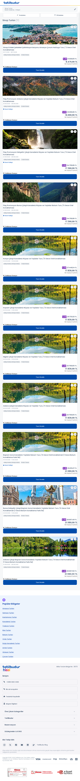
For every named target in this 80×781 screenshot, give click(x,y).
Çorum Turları (7, 656)
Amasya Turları (8, 608)
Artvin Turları (7, 648)
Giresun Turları (8, 652)
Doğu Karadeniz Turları (11, 643)
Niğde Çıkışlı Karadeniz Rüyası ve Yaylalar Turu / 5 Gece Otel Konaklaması (34, 357)
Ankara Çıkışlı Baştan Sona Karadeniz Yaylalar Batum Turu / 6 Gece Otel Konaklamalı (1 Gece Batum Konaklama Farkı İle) (39, 560)
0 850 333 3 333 (13, 682)
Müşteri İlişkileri (11, 704)
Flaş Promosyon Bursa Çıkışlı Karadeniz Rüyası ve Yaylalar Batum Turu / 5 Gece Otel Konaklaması (38, 206)
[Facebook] (16, 745)
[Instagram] (4, 745)
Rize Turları (6, 630)
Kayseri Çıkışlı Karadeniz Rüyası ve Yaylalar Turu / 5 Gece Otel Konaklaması (34, 308)
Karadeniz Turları (9, 622)
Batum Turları (7, 635)
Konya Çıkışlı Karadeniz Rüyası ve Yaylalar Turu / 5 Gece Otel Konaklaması (34, 258)
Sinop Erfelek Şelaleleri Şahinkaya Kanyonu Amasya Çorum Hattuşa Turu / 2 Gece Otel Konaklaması (39, 48)
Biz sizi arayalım (12, 689)
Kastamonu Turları (9, 617)
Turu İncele (40, 70)
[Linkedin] (28, 745)
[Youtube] (22, 745)
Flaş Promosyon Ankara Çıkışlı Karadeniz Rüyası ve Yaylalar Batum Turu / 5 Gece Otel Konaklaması (38, 100)
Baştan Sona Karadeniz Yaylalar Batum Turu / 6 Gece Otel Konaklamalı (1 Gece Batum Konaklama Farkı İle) (39, 456)
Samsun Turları (8, 613)
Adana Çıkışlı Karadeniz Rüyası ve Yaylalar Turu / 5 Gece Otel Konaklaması (34, 406)
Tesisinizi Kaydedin (13, 697)
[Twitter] (10, 745)
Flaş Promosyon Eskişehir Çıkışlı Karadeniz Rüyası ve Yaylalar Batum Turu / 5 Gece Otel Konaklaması (39, 153)
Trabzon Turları (8, 626)
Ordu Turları (7, 639)
